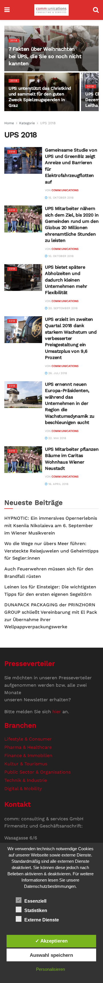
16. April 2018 (57, 484)
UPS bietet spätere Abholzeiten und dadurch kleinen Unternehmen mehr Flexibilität (66, 279)
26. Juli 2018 (57, 373)
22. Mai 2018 (56, 438)
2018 (13, 40)
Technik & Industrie (25, 780)
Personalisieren (50, 969)
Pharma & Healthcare (28, 747)
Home (9, 123)
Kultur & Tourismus (25, 763)
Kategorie (27, 123)
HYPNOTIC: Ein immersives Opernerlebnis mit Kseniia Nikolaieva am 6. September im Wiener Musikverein (50, 525)
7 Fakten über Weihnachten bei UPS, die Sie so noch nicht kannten (45, 56)
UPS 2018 (48, 123)
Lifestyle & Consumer (28, 739)
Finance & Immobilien (28, 755)
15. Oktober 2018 (60, 197)
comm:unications (65, 190)
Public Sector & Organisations (37, 772)
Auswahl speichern (51, 955)
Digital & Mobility (23, 788)
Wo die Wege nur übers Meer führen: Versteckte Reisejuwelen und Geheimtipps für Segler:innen (51, 551)
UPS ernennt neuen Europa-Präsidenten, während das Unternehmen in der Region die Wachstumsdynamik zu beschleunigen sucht (69, 403)
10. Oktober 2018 (60, 256)
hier (56, 711)
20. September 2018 (62, 308)
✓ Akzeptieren (51, 940)
